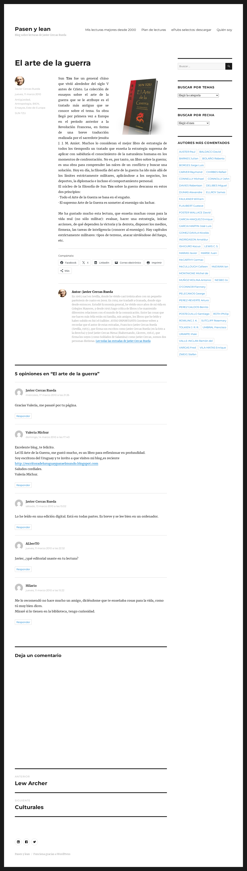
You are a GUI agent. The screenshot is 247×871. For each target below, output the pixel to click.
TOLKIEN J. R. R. (189, 327)
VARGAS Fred (187, 347)
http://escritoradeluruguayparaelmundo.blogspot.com (56, 463)
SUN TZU (20, 113)
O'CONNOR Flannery (192, 286)
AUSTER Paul (187, 151)
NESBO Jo (221, 280)
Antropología (23, 103)
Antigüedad (22, 99)
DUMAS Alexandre (190, 192)
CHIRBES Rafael (216, 171)
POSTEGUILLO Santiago (194, 313)
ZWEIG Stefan (187, 354)
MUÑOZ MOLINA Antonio (195, 280)
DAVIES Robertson (190, 185)
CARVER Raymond (190, 171)
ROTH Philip (221, 313)
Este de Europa (35, 107)
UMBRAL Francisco (214, 327)
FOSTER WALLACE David (195, 212)
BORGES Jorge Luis (191, 165)
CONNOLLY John (218, 178)
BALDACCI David (210, 151)
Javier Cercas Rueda (27, 88)
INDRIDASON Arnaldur (193, 239)
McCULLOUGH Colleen (193, 266)
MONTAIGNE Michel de (193, 273)
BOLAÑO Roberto (213, 158)
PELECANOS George (192, 293)
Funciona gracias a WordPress (51, 854)
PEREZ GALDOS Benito (193, 307)
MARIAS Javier (188, 253)
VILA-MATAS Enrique (213, 347)
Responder (23, 416)
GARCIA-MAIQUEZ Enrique (196, 219)
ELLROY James (215, 192)
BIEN (36, 103)
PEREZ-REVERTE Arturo (194, 300)
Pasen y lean (33, 29)
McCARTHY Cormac (191, 259)
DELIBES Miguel (216, 185)
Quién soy (224, 30)
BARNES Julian (188, 158)
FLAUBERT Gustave (191, 205)
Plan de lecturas (153, 30)
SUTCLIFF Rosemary (213, 320)
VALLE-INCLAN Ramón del (196, 340)
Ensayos (20, 107)
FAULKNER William (191, 198)
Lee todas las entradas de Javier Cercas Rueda (123, 341)
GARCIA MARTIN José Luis (195, 225)
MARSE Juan (209, 253)
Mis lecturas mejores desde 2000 (110, 30)
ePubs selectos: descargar (191, 30)
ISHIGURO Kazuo (189, 246)
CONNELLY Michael (191, 178)
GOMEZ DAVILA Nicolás (194, 232)
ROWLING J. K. (188, 320)
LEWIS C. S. (211, 246)
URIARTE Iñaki (188, 334)
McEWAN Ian (220, 266)
